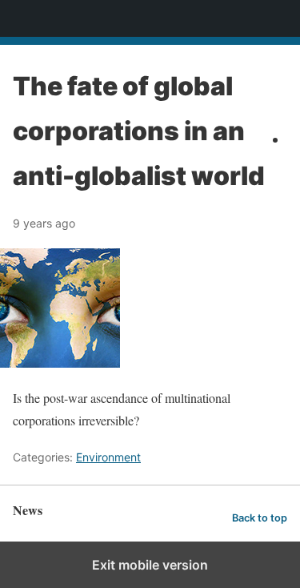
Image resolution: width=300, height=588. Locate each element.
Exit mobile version (150, 565)
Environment (108, 457)
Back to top (259, 518)
